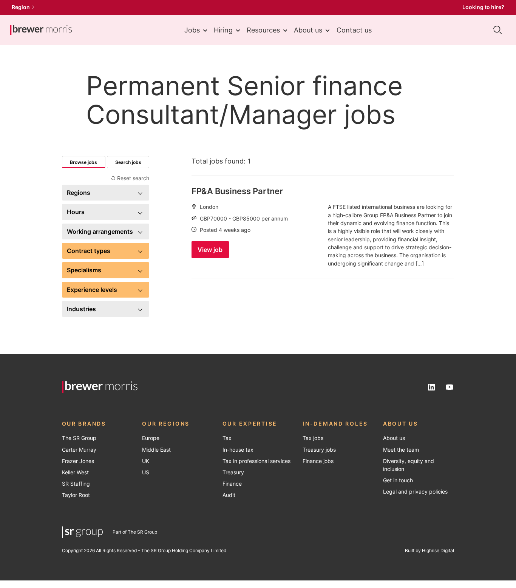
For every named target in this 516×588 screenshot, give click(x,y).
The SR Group (79, 438)
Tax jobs (313, 438)
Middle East (156, 450)
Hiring (223, 30)
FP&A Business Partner (237, 191)
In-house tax (237, 450)
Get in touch (398, 480)
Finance (232, 484)
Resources (263, 30)
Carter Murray (79, 450)
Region (21, 7)
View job (210, 249)
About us (308, 30)
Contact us (354, 30)
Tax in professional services (256, 461)
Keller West (75, 472)
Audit (228, 495)
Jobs (192, 30)
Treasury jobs (319, 450)
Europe (150, 438)
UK (145, 461)
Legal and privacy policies (415, 492)
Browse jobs (83, 162)
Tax (227, 438)
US (145, 472)
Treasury (233, 472)
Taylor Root (76, 495)
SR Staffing (76, 484)
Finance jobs (318, 461)
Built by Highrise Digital (429, 550)
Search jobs (128, 162)
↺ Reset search (130, 178)
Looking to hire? (483, 7)
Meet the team (401, 450)
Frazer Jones (78, 461)
